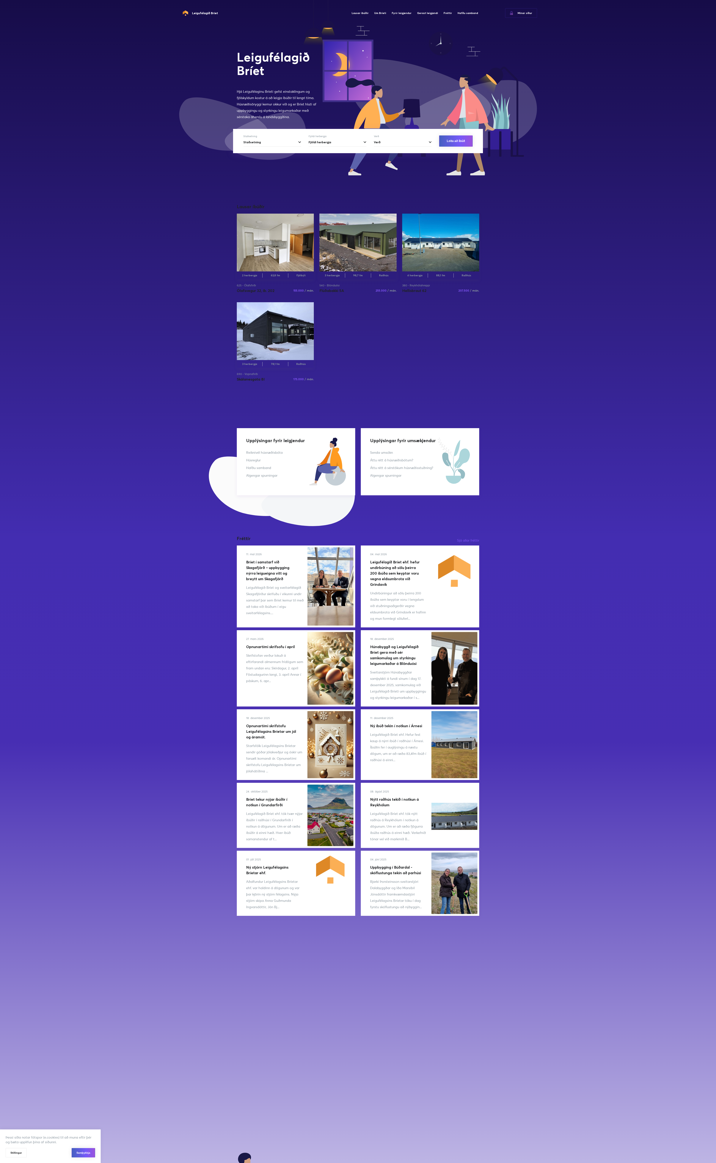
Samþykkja (83, 1152)
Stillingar (16, 1152)
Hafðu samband (258, 468)
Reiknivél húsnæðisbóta (264, 452)
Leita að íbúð (456, 141)
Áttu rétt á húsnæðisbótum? (391, 460)
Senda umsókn (381, 452)
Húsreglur (253, 460)
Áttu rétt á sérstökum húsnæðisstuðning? (401, 468)
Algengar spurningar (261, 475)
